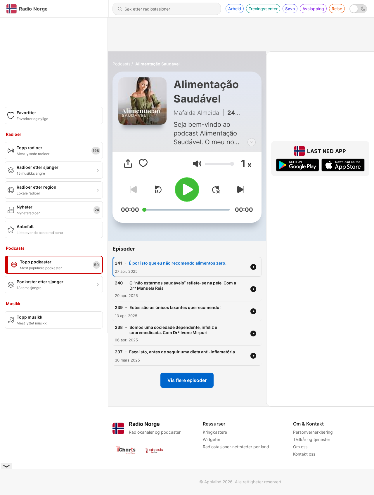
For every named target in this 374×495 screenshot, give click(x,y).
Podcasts (121, 63)
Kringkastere (215, 432)
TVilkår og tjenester (311, 439)
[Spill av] (187, 189)
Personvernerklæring (313, 432)
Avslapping (313, 8)
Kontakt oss (304, 453)
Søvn (290, 8)
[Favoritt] (143, 163)
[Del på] (128, 163)
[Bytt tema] (358, 8)
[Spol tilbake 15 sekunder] (157, 189)
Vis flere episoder (187, 380)
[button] (197, 163)
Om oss (300, 446)
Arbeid (234, 8)
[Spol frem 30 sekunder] (216, 189)
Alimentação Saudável (157, 63)
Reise (337, 8)
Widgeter (211, 439)
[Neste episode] (239, 189)
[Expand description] (251, 142)
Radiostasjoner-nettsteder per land (236, 446)
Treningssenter (263, 8)
